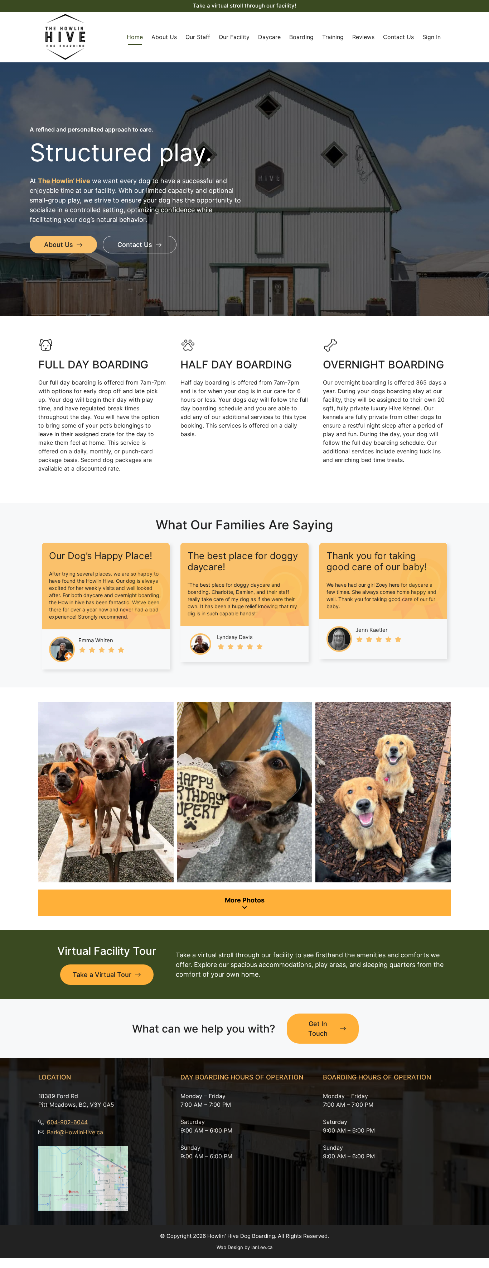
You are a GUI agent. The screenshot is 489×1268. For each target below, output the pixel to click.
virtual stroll (227, 5)
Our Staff (197, 36)
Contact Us (398, 36)
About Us (164, 36)
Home (135, 36)
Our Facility (234, 36)
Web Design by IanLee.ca (244, 1247)
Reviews (363, 36)
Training (333, 36)
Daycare (269, 36)
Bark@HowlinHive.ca (75, 1132)
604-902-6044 (67, 1122)
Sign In (431, 36)
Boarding (301, 36)
